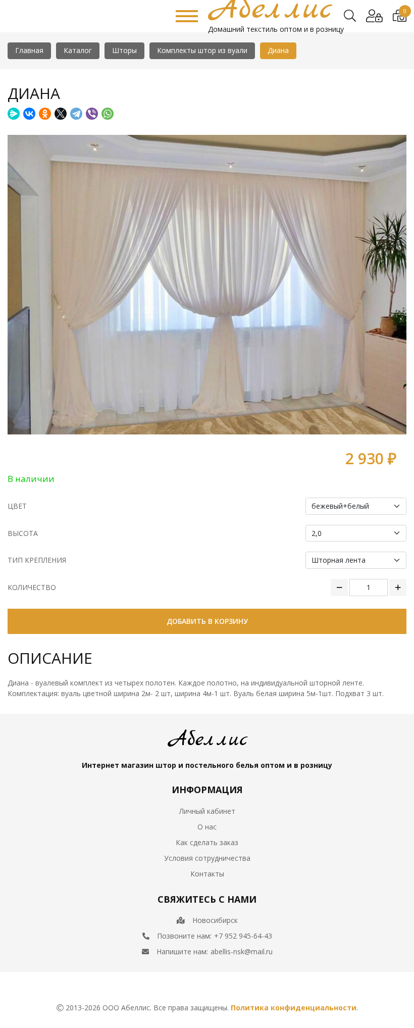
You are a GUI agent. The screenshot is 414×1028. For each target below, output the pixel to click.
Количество (32, 587)
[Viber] (92, 114)
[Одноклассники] (45, 114)
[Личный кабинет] (374, 16)
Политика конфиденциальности (293, 1007)
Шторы (124, 50)
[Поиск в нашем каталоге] (350, 16)
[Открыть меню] (187, 16)
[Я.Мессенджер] (14, 114)
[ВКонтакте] (29, 114)
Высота (23, 533)
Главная (29, 50)
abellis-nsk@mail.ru (242, 951)
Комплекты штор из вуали (202, 50)
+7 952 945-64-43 (243, 936)
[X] (61, 114)
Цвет (17, 506)
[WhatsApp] (107, 114)
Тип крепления (37, 560)
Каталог (78, 50)
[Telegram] (76, 114)
